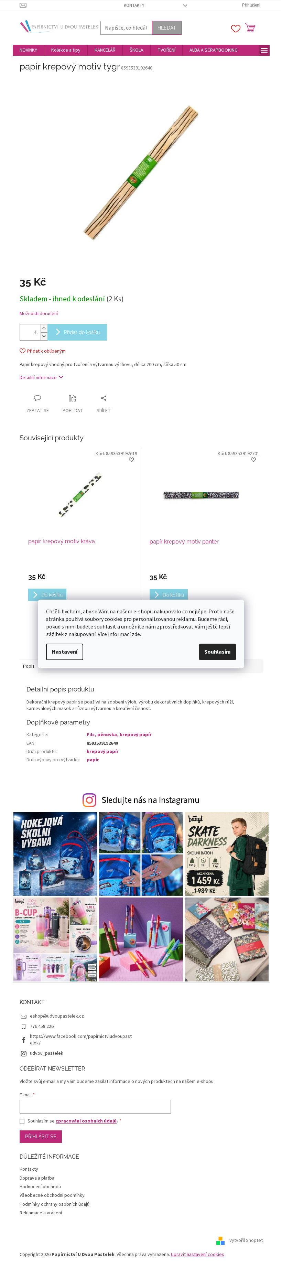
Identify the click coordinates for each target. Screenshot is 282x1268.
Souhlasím (217, 652)
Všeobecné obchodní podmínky (52, 1195)
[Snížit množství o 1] (44, 336)
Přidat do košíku (82, 332)
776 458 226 (42, 1026)
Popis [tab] (29, 666)
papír (93, 759)
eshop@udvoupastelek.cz (57, 1016)
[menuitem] (28, 50)
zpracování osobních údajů (86, 1121)
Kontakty (134, 5)
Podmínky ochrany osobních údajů (54, 1204)
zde (136, 634)
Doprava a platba (37, 1178)
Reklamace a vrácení (41, 1213)
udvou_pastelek (46, 1053)
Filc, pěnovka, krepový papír (119, 734)
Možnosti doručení (39, 314)
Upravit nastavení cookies (197, 1254)
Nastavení (64, 652)
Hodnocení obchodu (40, 1186)
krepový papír (103, 751)
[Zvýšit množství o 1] (44, 328)
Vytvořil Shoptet (246, 1240)
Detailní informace (38, 377)
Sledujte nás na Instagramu (150, 800)
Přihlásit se (40, 1136)
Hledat (167, 28)
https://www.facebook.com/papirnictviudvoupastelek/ (81, 1039)
